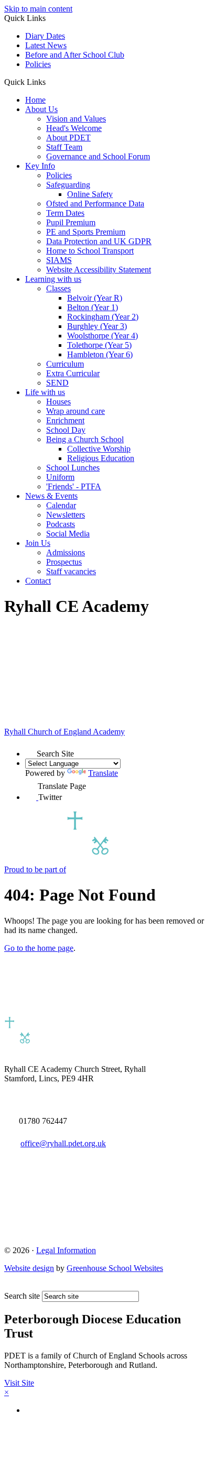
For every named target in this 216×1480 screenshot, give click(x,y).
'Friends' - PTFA (73, 486)
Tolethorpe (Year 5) (99, 345)
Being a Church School (85, 439)
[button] (49, 82)
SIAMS (59, 260)
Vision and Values (76, 118)
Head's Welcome (74, 128)
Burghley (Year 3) (97, 326)
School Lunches (73, 467)
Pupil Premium (70, 222)
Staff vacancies (71, 571)
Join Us (37, 543)
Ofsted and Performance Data (95, 203)
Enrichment (65, 420)
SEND (57, 382)
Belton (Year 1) (92, 307)
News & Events (51, 495)
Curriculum (65, 363)
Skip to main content (38, 8)
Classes (58, 288)
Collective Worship (99, 448)
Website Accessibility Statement (98, 269)
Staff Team (64, 146)
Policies (38, 64)
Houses (58, 401)
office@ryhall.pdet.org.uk (63, 1143)
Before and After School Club (74, 54)
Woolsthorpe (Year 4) (102, 335)
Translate (103, 773)
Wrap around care (75, 411)
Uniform (60, 477)
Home (35, 99)
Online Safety (90, 194)
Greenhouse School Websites (115, 1268)
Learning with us (53, 279)
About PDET (68, 137)
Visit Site (19, 1382)
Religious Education (100, 458)
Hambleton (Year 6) (100, 354)
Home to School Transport (90, 250)
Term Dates (65, 213)
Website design (29, 1268)
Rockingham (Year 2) (102, 316)
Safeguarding (68, 184)
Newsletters (65, 514)
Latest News (46, 45)
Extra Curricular (73, 373)
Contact (38, 580)
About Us (41, 109)
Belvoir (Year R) (94, 297)
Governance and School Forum (98, 156)
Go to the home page (38, 948)
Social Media (68, 533)
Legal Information (66, 1250)
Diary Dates (45, 35)
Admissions (65, 552)
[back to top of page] (9, 1285)
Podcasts (60, 524)
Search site (22, 1295)
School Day (65, 429)
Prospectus (64, 561)
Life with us (45, 392)
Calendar (61, 505)
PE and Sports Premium (85, 231)
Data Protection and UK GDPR (99, 241)
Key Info (40, 165)
